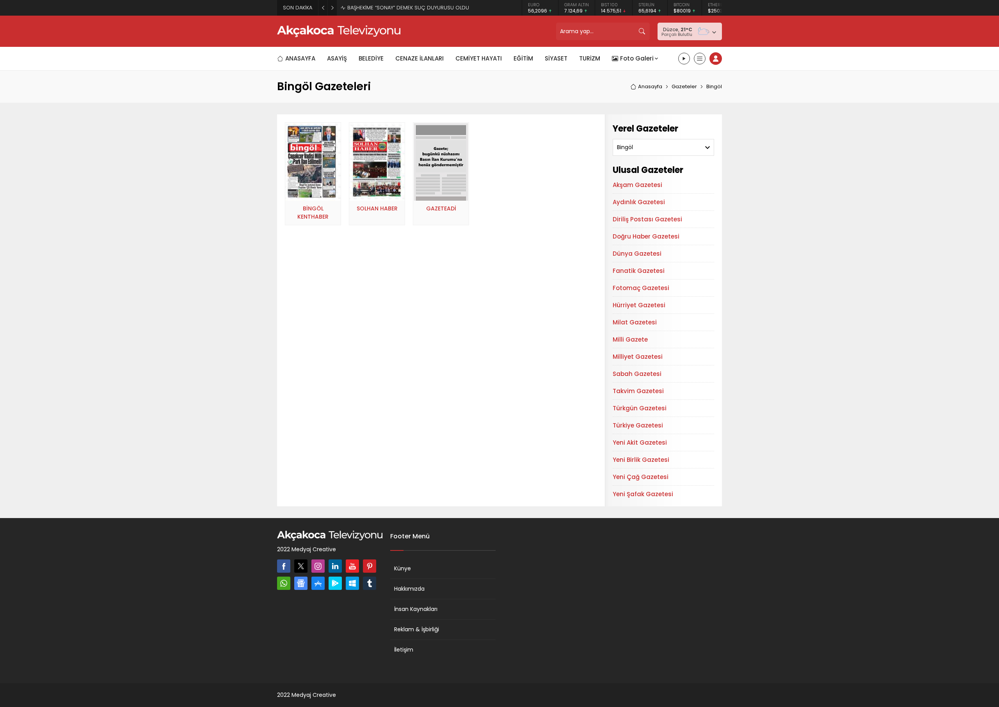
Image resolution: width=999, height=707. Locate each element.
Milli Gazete (630, 339)
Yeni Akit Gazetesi (640, 442)
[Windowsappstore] (352, 583)
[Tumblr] (369, 583)
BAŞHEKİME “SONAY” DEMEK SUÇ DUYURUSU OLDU (408, 7)
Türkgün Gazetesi (640, 408)
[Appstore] (318, 583)
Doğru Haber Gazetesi (646, 236)
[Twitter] (301, 566)
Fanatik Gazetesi (639, 271)
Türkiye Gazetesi (638, 425)
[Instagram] (318, 566)
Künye (402, 568)
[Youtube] (352, 566)
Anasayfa (650, 86)
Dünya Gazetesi (637, 253)
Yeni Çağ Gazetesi (640, 477)
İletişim (403, 650)
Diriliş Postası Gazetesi (647, 219)
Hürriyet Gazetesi (639, 305)
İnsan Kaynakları (415, 609)
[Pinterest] (369, 566)
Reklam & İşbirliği (416, 629)
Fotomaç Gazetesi (641, 288)
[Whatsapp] (283, 583)
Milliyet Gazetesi (638, 357)
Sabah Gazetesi (637, 374)
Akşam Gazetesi (637, 185)
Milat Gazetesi (635, 322)
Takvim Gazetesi (638, 391)
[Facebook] (283, 566)
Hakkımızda (409, 589)
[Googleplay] (335, 583)
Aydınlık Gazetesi (639, 202)
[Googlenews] (301, 583)
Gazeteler (684, 86)
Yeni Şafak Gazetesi (643, 494)
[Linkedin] (335, 566)
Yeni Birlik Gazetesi (641, 460)
